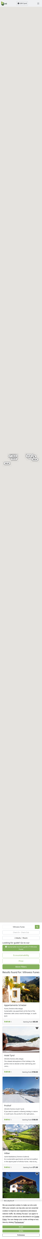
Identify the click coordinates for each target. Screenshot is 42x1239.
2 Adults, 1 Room (21, 938)
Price (21, 961)
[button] (29, 456)
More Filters (21, 966)
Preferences (21, 1235)
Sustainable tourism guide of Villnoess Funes (22, 948)
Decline (21, 1231)
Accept (21, 1227)
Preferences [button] (19, 1222)
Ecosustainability (21, 955)
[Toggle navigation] (38, 3)
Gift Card (23, 3)
